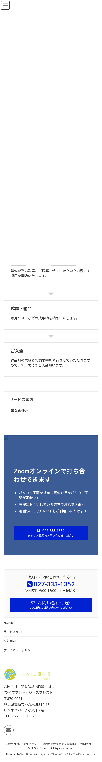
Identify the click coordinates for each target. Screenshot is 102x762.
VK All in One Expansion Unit (79, 754)
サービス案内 (21, 399)
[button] (51, 533)
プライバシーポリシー (18, 650)
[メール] (9, 730)
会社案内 (10, 641)
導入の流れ (19, 411)
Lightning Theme (50, 754)
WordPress (27, 754)
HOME (8, 622)
